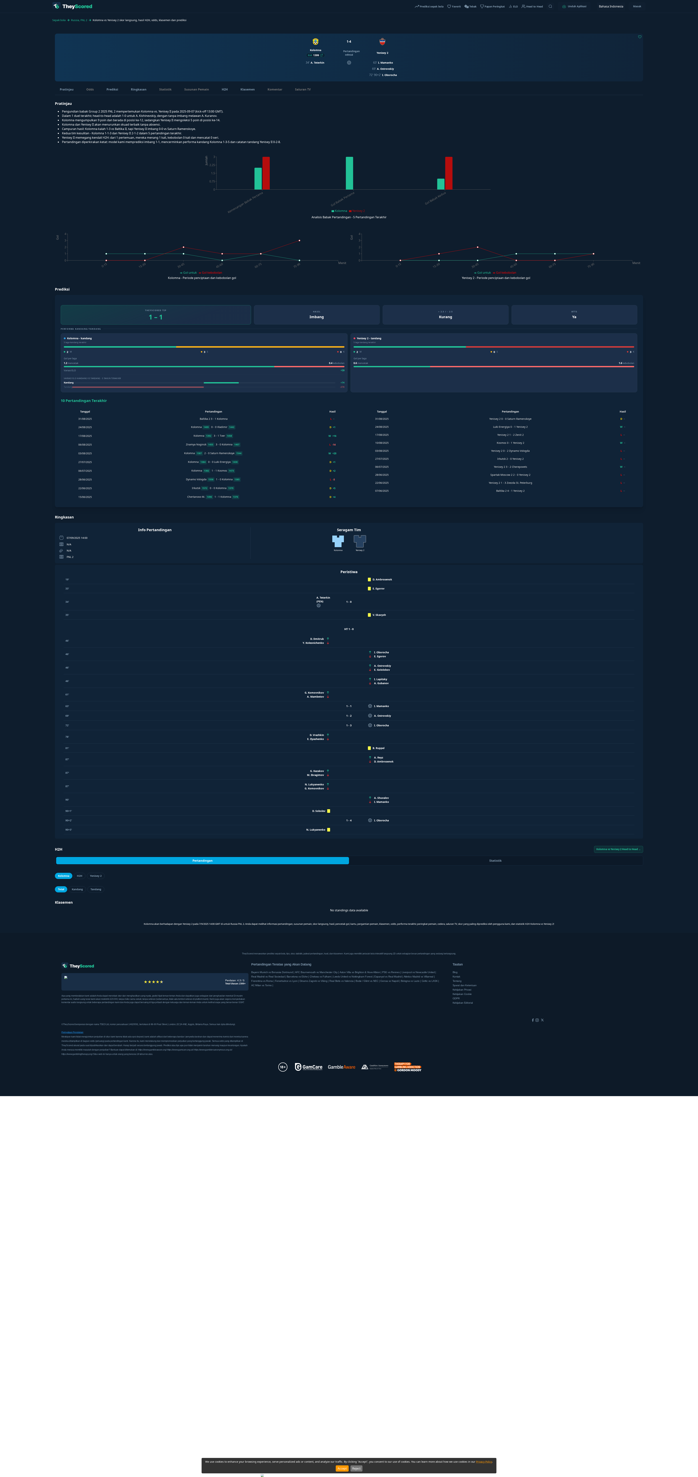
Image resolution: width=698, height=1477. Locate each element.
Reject (356, 1468)
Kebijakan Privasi (462, 989)
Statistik (165, 89)
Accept (342, 1468)
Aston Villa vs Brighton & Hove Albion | (360, 972)
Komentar (275, 89)
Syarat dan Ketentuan (465, 985)
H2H (225, 89)
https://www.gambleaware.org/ (152, 1050)
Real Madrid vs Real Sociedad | (268, 976)
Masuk (637, 6)
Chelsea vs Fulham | (321, 976)
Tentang (457, 980)
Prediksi (112, 89)
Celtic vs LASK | (430, 980)
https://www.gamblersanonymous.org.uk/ (213, 1050)
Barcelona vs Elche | (298, 976)
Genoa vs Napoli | (390, 980)
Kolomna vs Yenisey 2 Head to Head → (618, 849)
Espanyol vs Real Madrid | (388, 976)
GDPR (456, 998)
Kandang (77, 889)
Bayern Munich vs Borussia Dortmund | (272, 972)
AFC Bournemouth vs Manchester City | (317, 972)
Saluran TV (303, 89)
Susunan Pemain (196, 89)
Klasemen (247, 89)
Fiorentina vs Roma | (262, 980)
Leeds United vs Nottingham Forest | (353, 976)
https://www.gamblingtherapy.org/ (77, 1054)
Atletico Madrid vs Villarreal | (419, 976)
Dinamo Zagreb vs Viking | (314, 980)
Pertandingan (202, 861)
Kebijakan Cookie (462, 994)
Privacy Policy (484, 1461)
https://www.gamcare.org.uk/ (180, 1050)
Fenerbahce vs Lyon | (287, 980)
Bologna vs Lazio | (411, 980)
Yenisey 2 (96, 876)
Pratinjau (67, 89)
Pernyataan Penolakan (72, 1032)
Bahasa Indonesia (611, 6)
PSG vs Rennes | (391, 972)
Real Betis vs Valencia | (342, 980)
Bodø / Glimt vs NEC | (368, 980)
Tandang (96, 889)
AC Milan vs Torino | (262, 985)
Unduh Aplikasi (577, 6)
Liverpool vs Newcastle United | (419, 972)
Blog (455, 972)
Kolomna (63, 876)
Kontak (456, 976)
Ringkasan (139, 89)
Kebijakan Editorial (463, 1002)
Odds (90, 89)
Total (61, 889)
